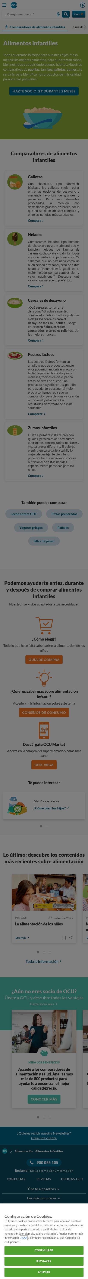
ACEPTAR (44, 1272)
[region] (44, 1241)
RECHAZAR (43, 1261)
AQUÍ (24, 1237)
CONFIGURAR (44, 1250)
